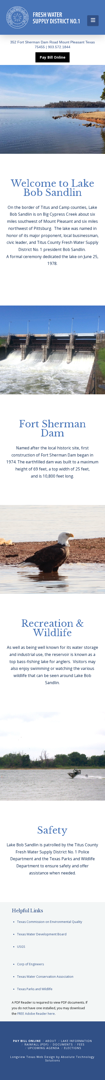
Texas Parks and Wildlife (34, 989)
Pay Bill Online (27, 1041)
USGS (21, 946)
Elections (72, 1048)
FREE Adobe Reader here (36, 1013)
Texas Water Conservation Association (45, 976)
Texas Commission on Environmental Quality (49, 922)
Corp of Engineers (30, 964)
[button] (93, 20)
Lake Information (76, 1041)
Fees (80, 1044)
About (50, 1041)
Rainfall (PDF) (36, 1044)
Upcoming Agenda (43, 1048)
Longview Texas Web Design (32, 1057)
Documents (63, 1044)
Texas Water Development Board (42, 934)
